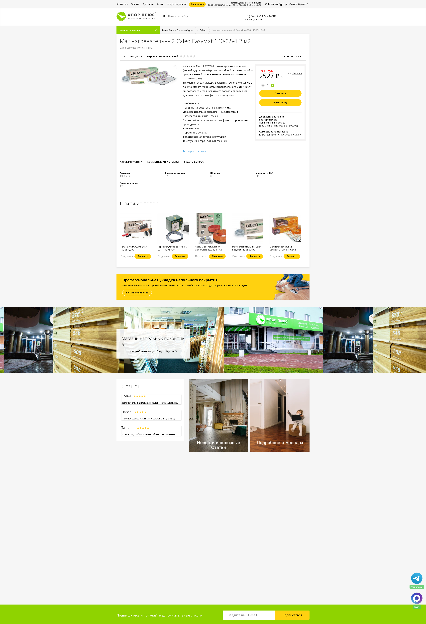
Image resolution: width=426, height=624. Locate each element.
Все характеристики (194, 151)
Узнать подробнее (137, 292)
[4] (191, 56)
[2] (184, 56)
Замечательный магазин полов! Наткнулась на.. (149, 402)
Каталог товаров (130, 30)
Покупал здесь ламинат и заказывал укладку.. (148, 418)
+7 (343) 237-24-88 (260, 15)
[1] (181, 56)
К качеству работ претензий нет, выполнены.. (149, 434)
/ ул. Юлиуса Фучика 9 (153, 351)
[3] (187, 56)
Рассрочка (197, 4)
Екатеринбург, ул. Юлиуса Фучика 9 (288, 4)
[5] (194, 56)
